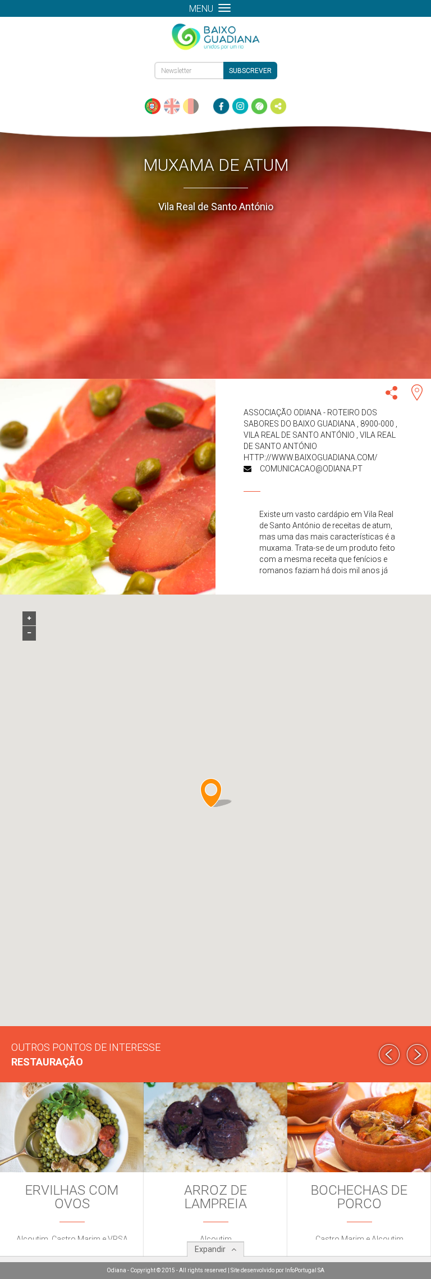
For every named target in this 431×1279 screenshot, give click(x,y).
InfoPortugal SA (304, 1270)
